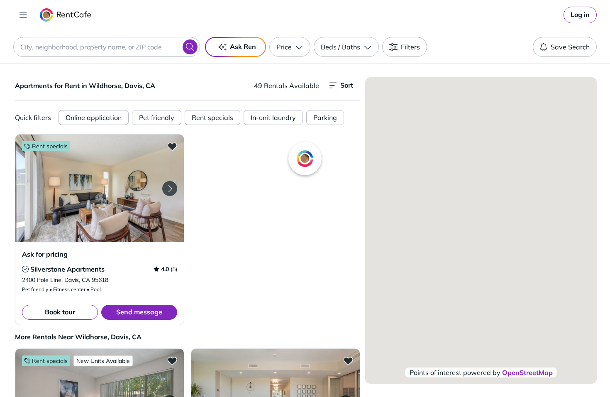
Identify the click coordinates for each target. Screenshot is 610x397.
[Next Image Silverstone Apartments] (169, 188)
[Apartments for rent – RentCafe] (66, 15)
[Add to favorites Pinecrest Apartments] (172, 360)
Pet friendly (156, 117)
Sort (346, 85)
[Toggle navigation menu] (23, 15)
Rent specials (212, 117)
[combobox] (106, 47)
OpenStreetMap (527, 372)
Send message (139, 312)
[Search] (190, 46)
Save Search (570, 47)
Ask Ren (243, 46)
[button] (99, 188)
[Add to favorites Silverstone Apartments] (172, 146)
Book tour (60, 312)
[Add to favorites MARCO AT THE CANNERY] (348, 360)
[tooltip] (25, 269)
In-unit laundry (273, 117)
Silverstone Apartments (67, 269)
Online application (94, 117)
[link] (580, 15)
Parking (325, 117)
